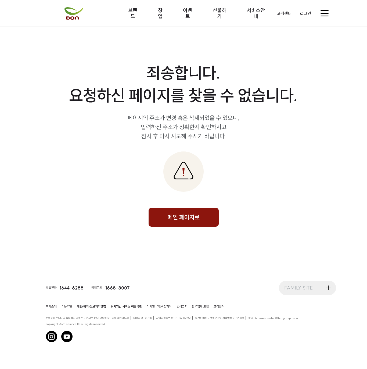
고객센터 (284, 13)
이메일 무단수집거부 (159, 306)
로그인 (305, 13)
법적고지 (182, 306)
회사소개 (51, 306)
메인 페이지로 (184, 217)
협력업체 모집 (200, 306)
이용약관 (67, 306)
